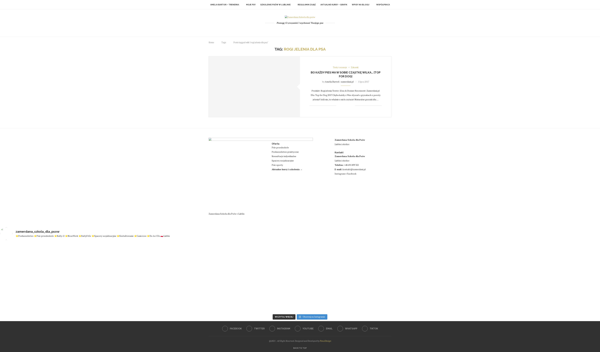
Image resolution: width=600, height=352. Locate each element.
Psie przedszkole (280, 147)
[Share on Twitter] (346, 105)
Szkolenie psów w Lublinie (275, 5)
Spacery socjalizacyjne (283, 160)
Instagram (340, 173)
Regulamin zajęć (307, 5)
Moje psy (251, 5)
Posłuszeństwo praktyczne (285, 151)
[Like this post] (339, 105)
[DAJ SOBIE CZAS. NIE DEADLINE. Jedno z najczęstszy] (149, 277)
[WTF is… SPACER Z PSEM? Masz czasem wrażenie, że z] (350, 273)
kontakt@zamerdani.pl (354, 169)
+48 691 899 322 (351, 164)
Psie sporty (277, 164)
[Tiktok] (313, 29)
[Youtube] (300, 29)
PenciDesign (325, 340)
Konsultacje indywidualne (284, 156)
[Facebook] (287, 29)
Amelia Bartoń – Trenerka (224, 5)
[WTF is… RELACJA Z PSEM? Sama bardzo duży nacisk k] (49, 277)
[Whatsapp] (308, 29)
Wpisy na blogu (360, 5)
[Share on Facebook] (342, 105)
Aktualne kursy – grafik (333, 5)
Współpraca (383, 5)
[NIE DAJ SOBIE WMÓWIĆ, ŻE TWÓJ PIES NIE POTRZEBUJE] (550, 277)
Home (211, 42)
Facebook (351, 173)
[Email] (304, 29)
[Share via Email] (352, 105)
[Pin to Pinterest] (349, 105)
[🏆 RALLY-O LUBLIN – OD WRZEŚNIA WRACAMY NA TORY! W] (450, 276)
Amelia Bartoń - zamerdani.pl (339, 81)
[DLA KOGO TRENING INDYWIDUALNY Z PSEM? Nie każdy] (249, 273)
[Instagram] (296, 29)
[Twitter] (291, 29)
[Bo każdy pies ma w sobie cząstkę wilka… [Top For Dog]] (254, 86)
